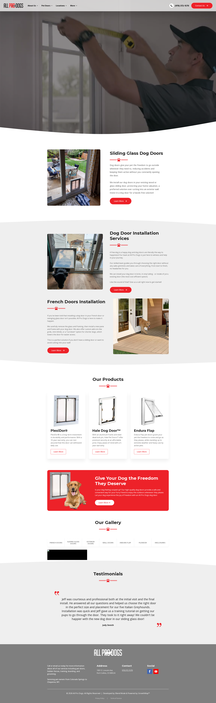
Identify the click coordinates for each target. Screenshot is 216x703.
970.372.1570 (127, 670)
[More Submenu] (77, 6)
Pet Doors (46, 5)
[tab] (56, 542)
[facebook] (149, 671)
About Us (32, 5)
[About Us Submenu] (38, 6)
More (72, 5)
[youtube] (155, 671)
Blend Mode (120, 693)
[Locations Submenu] (67, 6)
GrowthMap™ (144, 693)
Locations (60, 5)
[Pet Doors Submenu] (52, 6)
